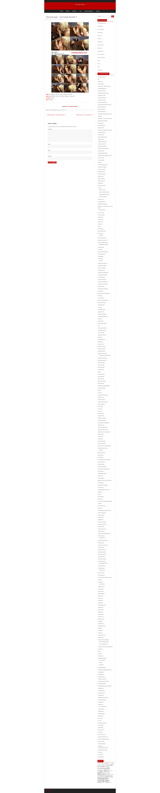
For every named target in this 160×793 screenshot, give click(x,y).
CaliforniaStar (101, 139)
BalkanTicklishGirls (102, 107)
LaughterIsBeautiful (102, 314)
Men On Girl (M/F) (101, 57)
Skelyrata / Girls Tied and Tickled (104, 480)
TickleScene (100, 632)
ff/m (105, 766)
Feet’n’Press (100, 221)
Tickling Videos (80, 4)
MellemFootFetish (102, 346)
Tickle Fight (100, 32)
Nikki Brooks (104, 773)
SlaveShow (100, 492)
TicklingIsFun (101, 688)
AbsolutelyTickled (101, 77)
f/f (55, 110)
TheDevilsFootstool (102, 529)
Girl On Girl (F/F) (101, 54)
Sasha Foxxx (107, 774)
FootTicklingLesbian (102, 238)
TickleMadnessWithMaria (104, 194)
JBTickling (100, 295)
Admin (48, 19)
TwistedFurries (101, 729)
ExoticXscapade (101, 214)
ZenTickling (100, 754)
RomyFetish (100, 438)
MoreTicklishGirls (103, 706)
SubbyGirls (100, 508)
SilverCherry (100, 475)
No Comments (60, 19)
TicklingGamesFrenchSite (103, 681)
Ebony (99, 63)
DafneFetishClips (101, 171)
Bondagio (101, 450)
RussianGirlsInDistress (102, 448)
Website (50, 156)
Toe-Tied (100, 720)
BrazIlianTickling (101, 132)
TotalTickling (100, 725)
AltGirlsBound (101, 83)
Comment (50, 129)
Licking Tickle (100, 51)
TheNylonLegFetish (102, 552)
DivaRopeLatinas (101, 178)
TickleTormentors (102, 635)
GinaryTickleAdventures (103, 251)
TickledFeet (101, 664)
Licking (57, 110)
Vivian (110, 782)
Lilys (99, 325)
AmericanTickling (101, 90)
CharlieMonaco (101, 150)
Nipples (108, 773)
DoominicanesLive (102, 185)
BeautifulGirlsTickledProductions (105, 114)
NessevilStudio (101, 378)
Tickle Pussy (100, 41)
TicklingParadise (101, 690)
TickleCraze (100, 598)
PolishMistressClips (102, 418)
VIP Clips (105, 782)
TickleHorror (101, 616)
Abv (98, 79)
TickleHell (101, 235)
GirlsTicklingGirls (101, 254)
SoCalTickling (101, 482)
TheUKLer (100, 579)
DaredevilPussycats (102, 174)
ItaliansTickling (101, 286)
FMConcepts (100, 233)
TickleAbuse (100, 582)
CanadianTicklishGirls (102, 141)
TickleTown (100, 649)
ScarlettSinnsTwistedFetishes (104, 459)
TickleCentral (101, 591)
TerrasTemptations (102, 512)
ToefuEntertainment (102, 723)
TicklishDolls (100, 702)
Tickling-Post (101, 656)
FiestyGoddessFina (102, 231)
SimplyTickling (101, 478)
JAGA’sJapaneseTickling (103, 288)
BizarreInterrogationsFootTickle (105, 130)
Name (49, 144)
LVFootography (101, 332)
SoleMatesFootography (103, 485)
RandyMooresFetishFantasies (104, 432)
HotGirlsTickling (101, 277)
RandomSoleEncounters (103, 429)
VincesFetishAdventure (103, 736)
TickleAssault (100, 589)
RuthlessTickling (101, 452)
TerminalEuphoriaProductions (104, 510)
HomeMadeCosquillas (102, 274)
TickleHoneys (101, 614)
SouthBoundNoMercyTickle (104, 489)
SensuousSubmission (102, 466)
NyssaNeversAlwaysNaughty (104, 385)
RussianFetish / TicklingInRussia (104, 445)
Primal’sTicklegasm (102, 420)
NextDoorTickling (101, 381)
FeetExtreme (100, 219)
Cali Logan (99, 765)
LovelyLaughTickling (102, 328)
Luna (103, 770)
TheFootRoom (102, 570)
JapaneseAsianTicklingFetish (104, 293)
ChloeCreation (101, 157)
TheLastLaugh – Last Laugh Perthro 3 (56, 114)
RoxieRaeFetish (102, 537)
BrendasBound (101, 134)
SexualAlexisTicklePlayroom (104, 468)
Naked (100, 773)
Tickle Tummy (101, 45)
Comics (67, 11)
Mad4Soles (100, 337)
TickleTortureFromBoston (103, 639)
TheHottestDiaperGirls (103, 545)
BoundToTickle (101, 127)
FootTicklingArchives (103, 644)
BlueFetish (100, 116)
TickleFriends (101, 609)
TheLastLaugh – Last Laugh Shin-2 (84, 114)
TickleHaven (100, 612)
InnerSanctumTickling (102, 284)
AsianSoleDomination (102, 102)
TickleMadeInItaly (101, 626)
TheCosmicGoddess (102, 522)
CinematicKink (101, 160)
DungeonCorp (101, 199)
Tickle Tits (100, 38)
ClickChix (100, 162)
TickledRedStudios (102, 605)
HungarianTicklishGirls (103, 281)
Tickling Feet (62, 110)
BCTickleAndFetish (102, 111)
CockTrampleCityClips (102, 164)
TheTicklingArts (101, 575)
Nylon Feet (100, 48)
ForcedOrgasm (102, 660)
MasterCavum (101, 344)
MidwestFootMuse (102, 348)
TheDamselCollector (102, 524)
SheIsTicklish (100, 471)
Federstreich (100, 217)
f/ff (99, 766)
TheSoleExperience (102, 554)
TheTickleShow (101, 572)
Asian (99, 60)
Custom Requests (88, 11)
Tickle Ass (100, 35)
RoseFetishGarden (102, 443)
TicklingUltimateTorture (103, 697)
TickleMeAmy (101, 623)
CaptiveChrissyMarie (102, 146)
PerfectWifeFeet (101, 404)
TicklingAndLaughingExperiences (105, 669)
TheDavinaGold (101, 526)
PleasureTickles (101, 415)
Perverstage (100, 406)
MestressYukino (101, 365)
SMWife (99, 494)
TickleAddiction (101, 586)
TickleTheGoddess (103, 196)
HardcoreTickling (101, 268)
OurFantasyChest (101, 399)
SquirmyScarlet (102, 189)
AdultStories (100, 81)
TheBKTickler (101, 517)
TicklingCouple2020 (102, 679)
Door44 (99, 187)
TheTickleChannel (101, 561)
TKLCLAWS (100, 718)
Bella (113, 763)
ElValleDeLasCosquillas (102, 204)
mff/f (103, 771)
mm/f (108, 771)
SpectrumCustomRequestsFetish (105, 501)
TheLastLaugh (50, 110)
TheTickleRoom (101, 568)
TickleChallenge (101, 593)
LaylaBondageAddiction (103, 316)
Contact (74, 11)
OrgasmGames (101, 397)
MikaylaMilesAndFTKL (103, 244)
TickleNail (100, 628)
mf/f (101, 771)
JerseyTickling (101, 298)
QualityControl (101, 425)
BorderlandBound (101, 125)
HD (108, 768)
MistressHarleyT (101, 362)
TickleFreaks (100, 607)
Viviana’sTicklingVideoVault (103, 739)
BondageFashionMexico (103, 120)
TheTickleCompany (102, 559)
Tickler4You (100, 630)
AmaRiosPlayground (102, 88)
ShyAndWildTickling (102, 473)
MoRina (99, 371)
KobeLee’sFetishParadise (103, 300)
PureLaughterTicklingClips (103, 422)
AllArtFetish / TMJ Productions (104, 86)
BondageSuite (101, 123)
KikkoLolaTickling (101, 302)
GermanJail (100, 249)
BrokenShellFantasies (102, 137)
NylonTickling (101, 383)
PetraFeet (100, 411)
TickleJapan (100, 621)
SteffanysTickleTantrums (104, 192)
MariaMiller (100, 341)
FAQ (80, 11)
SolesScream (100, 487)
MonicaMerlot (101, 369)
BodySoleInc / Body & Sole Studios (105, 118)
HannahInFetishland (102, 265)
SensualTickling (101, 464)
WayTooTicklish (101, 741)
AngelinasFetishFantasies (103, 93)
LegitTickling (100, 321)
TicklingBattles (101, 674)
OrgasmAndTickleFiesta (103, 395)
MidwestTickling (101, 351)
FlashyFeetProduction (102, 240)
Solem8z (101, 260)
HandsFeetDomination (102, 263)
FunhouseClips (101, 247)
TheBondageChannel (103, 563)
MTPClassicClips (101, 374)
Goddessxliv (100, 258)
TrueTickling (100, 727)
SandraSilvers (101, 457)
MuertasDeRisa (101, 376)
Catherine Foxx (103, 765)
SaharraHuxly (100, 455)
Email (49, 150)
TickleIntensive (101, 619)
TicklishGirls (100, 704)
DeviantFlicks (100, 176)
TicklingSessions (101, 693)
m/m (110, 770)
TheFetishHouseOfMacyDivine (104, 533)
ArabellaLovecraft (101, 95)
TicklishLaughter (101, 713)
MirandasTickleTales (102, 360)
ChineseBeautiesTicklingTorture (104, 155)
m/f (105, 770)
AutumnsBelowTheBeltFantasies (105, 104)
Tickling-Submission (102, 658)
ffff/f (108, 766)
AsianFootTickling (101, 100)
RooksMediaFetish (102, 441)
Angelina (102, 763)
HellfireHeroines (101, 270)
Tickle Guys (100, 70)
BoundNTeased (102, 209)
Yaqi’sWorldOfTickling (102, 750)
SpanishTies (100, 499)
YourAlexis (100, 752)
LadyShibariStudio (101, 309)
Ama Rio (99, 763)
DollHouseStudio (101, 180)
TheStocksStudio (101, 556)
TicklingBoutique (101, 676)
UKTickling (100, 732)
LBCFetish (100, 318)
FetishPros (100, 224)
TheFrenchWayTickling (103, 540)
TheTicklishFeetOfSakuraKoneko (105, 577)
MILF (99, 66)
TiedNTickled (100, 716)
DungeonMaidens (101, 201)
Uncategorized (101, 756)
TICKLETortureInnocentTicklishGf (105, 646)
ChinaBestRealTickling (102, 153)
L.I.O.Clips (100, 307)
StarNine (100, 503)
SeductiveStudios (101, 462)
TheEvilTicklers (101, 531)
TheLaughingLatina (102, 549)
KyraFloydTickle (101, 305)
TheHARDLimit (101, 542)
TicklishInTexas (101, 709)
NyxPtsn (99, 390)
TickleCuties (100, 600)
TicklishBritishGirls (102, 699)
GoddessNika (100, 256)
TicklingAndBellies (102, 667)
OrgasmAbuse (102, 584)
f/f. (98, 767)
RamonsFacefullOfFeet (102, 427)
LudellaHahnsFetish (102, 330)
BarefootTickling (101, 109)
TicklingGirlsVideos (102, 683)
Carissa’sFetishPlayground (103, 148)
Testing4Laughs (101, 515)
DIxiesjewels (100, 183)
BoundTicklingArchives (104, 641)
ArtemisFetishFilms (102, 97)
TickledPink (100, 602)
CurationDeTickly (101, 169)
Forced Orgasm (101, 29)
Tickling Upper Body (102, 23)
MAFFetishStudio (101, 339)
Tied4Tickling (101, 711)
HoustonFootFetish (102, 279)
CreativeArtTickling (102, 167)
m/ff (108, 770)
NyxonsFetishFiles (102, 388)
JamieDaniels (100, 291)
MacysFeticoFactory (102, 335)
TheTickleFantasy (101, 565)
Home (61, 11)
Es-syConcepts (101, 212)
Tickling (100, 662)
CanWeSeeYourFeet (102, 144)
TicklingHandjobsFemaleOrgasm (104, 686)
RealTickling (100, 436)
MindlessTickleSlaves (102, 353)
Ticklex (99, 651)
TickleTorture (101, 637)
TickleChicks (100, 595)
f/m (101, 766)
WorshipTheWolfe (102, 743)
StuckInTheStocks (102, 505)
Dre (106, 765)
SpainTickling (101, 496)
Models (98, 11)
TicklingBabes (101, 672)
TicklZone (100, 653)
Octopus (99, 392)
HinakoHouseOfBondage (103, 272)
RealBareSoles (101, 434)
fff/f (106, 766)
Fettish (99, 226)
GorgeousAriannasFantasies (105, 355)
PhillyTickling (101, 413)
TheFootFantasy (101, 535)
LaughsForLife (101, 311)
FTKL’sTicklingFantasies (103, 242)
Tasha (111, 774)
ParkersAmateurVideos (103, 401)
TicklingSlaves (101, 695)
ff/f (103, 767)
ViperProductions (101, 734)
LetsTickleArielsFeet (102, 323)
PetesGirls (100, 408)
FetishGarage (100, 228)
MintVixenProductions (102, 358)
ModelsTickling (101, 367)
